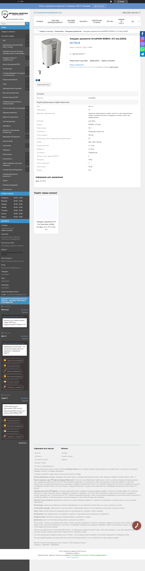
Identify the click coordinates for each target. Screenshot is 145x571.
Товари (64, 453)
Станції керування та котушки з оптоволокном (14, 74)
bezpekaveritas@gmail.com (10, 268)
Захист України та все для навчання (12, 164)
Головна (39, 21)
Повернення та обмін (97, 21)
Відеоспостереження (10, 117)
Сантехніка (7, 145)
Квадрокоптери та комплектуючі (9, 59)
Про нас (110, 21)
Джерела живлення (10, 113)
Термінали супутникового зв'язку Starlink (12, 103)
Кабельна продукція (10, 185)
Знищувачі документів (73, 31)
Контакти (83, 21)
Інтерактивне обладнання (12, 170)
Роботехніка (7, 154)
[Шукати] (27, 23)
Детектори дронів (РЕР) (11, 64)
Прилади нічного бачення (12, 88)
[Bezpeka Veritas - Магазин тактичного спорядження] (15, 14)
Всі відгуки (22, 443)
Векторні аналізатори (11, 93)
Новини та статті (121, 21)
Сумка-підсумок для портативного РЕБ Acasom (13, 407)
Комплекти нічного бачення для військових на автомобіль (14, 52)
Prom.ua (83, 551)
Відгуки (64, 459)
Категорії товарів (7, 36)
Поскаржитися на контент (80, 555)
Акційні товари (67, 456)
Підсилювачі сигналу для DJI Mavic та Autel (13, 46)
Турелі (5, 180)
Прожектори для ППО (10, 97)
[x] (39, 80)
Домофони (6, 126)
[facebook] (37, 80)
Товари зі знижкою (8, 32)
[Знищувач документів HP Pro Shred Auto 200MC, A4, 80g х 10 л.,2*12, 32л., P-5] (46, 208)
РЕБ (4, 40)
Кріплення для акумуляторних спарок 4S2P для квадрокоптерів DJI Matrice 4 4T (15, 322)
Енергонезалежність (10, 80)
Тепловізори (7, 69)
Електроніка (7, 159)
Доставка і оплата (71, 21)
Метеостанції (7, 141)
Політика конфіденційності (55, 21)
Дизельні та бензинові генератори (11, 131)
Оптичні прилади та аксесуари (14, 108)
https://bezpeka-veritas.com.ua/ (12, 261)
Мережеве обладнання (11, 137)
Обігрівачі (6, 150)
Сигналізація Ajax (9, 121)
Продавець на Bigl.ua (72, 553)
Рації (4, 84)
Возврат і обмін (40, 463)
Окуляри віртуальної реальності (10, 175)
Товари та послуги (46, 31)
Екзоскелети (7, 189)
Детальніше (99, 6)
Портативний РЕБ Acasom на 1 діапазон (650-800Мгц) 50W (14, 412)
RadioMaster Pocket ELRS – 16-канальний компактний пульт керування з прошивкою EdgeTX (14, 350)
